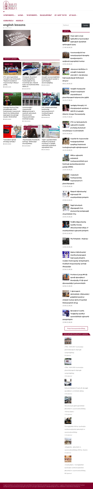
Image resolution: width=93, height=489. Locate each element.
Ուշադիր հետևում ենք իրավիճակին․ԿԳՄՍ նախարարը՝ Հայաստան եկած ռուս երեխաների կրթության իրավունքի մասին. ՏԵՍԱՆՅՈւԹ (11, 112)
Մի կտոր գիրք (60, 15)
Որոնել (85, 25)
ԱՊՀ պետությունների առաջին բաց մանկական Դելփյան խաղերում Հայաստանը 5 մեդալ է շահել (12, 80)
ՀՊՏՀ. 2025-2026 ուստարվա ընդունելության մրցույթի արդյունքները (74, 370)
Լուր (11, 64)
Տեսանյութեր (46, 15)
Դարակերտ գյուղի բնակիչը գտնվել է (9, 140)
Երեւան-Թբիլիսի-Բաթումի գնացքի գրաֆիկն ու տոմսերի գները (76, 389)
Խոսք (20, 15)
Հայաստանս (8, 21)
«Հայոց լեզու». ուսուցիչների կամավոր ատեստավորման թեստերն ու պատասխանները (75, 467)
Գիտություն (32, 15)
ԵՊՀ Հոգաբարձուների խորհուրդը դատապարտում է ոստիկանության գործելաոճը (49, 111)
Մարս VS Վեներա (33, 126)
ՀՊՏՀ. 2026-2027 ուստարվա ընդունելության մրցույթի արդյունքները (74, 349)
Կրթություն (8, 15)
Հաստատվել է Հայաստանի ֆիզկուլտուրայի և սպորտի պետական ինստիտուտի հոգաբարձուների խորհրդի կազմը (29, 113)
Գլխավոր (7, 64)
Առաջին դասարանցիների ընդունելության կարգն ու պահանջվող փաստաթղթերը (50, 79)
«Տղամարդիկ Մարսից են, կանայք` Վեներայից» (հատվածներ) (31, 141)
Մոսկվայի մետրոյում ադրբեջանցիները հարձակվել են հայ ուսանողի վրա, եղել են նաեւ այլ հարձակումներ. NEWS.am (30, 81)
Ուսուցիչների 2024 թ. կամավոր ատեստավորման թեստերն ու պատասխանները (75, 429)
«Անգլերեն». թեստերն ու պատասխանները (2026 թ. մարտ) (76, 448)
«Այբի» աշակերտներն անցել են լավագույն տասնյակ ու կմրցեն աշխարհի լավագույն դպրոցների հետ (49, 143)
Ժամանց (19, 21)
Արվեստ (72, 15)
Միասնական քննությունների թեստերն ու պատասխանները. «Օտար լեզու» (75, 408)
